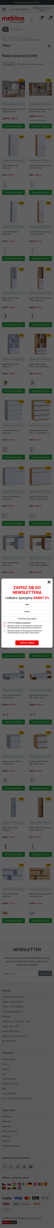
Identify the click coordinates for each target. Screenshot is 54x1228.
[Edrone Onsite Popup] (27, 614)
